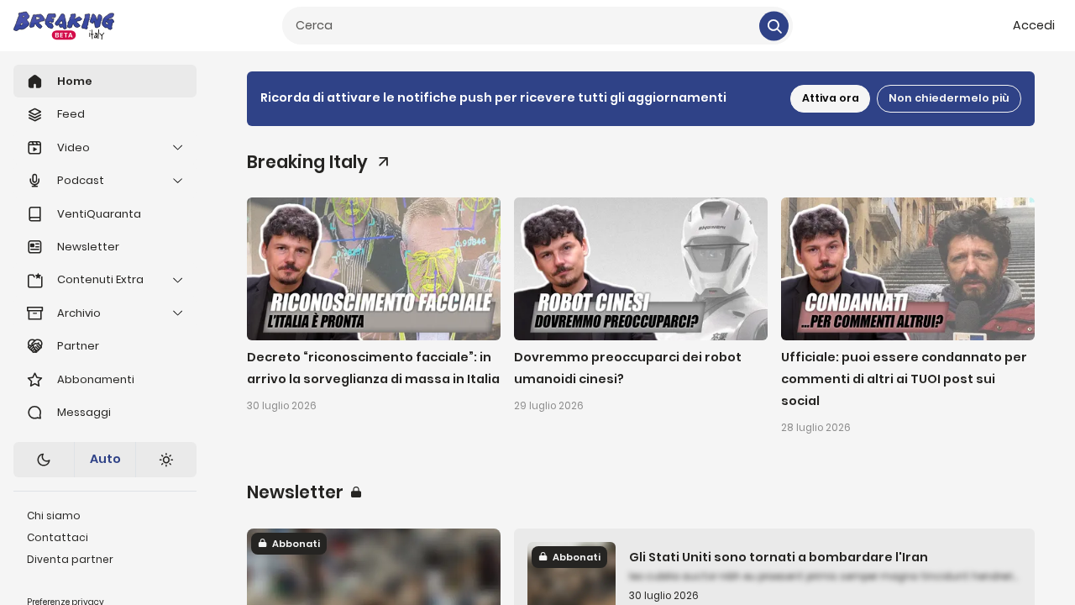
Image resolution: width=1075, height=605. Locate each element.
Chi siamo (54, 515)
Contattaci (57, 537)
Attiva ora (830, 98)
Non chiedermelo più (949, 98)
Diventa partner (70, 559)
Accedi (1034, 25)
